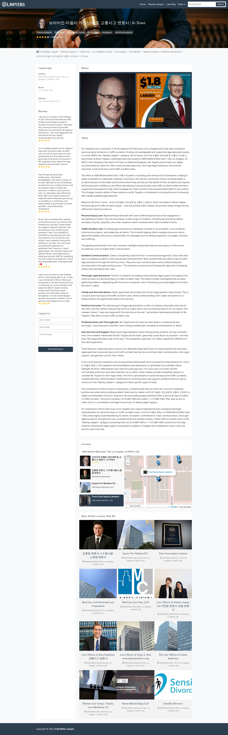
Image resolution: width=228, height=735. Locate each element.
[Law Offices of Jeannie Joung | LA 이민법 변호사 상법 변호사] (173, 583)
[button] (158, 479)
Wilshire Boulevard (123, 32)
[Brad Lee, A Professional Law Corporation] (98, 583)
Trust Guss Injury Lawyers (160, 472)
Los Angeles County (76, 32)
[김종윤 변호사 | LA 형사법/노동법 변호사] (98, 534)
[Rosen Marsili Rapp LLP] (135, 685)
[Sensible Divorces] (173, 685)
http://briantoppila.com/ (49, 101)
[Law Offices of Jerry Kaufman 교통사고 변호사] (98, 636)
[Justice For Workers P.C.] (135, 534)
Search (220, 4)
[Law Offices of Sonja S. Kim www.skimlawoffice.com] (135, 636)
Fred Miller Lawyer (49, 51)
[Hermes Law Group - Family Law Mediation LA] (98, 685)
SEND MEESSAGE (55, 349)
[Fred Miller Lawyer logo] (13, 6)
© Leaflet (173, 506)
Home (142, 4)
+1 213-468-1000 (45, 90)
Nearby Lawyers (156, 4)
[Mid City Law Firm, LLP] (135, 583)
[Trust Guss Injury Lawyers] (173, 534)
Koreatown (107, 32)
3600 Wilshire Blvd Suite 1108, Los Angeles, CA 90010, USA (53, 78)
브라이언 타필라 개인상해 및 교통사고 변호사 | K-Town (62, 56)
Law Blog (171, 4)
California (59, 32)
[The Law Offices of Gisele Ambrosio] (173, 636)
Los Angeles (93, 32)
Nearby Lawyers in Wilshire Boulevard (162, 51)
